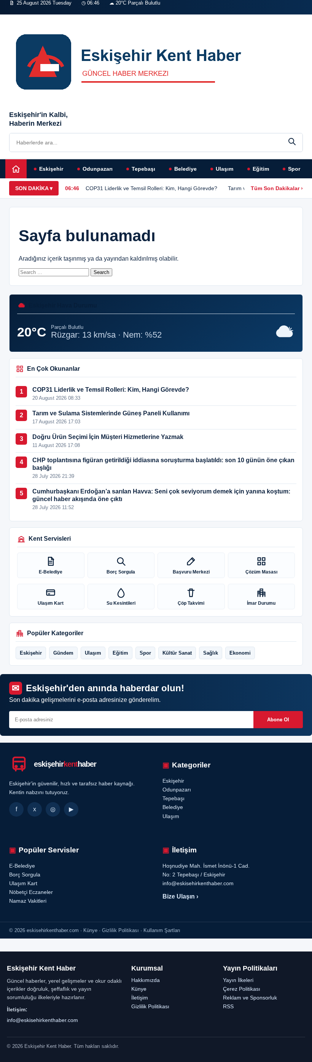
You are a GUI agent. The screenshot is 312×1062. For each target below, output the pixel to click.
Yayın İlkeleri (238, 980)
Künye (138, 989)
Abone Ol (278, 719)
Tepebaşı (143, 169)
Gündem (63, 653)
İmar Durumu (261, 603)
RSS (228, 1006)
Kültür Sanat (177, 653)
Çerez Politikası (241, 989)
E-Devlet (17, 18)
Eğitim (261, 169)
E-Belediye (50, 572)
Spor (294, 169)
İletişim (127, 18)
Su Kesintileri (121, 603)
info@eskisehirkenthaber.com (42, 1020)
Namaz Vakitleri (95, 18)
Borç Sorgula (121, 572)
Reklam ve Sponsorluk (250, 998)
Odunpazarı (98, 169)
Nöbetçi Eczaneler (53, 18)
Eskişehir (51, 169)
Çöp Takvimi (191, 603)
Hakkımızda (145, 980)
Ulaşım (224, 169)
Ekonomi (240, 653)
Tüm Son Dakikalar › (277, 188)
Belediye (185, 169)
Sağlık (210, 653)
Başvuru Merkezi (191, 572)
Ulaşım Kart (51, 603)
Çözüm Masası (261, 572)
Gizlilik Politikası (150, 1006)
